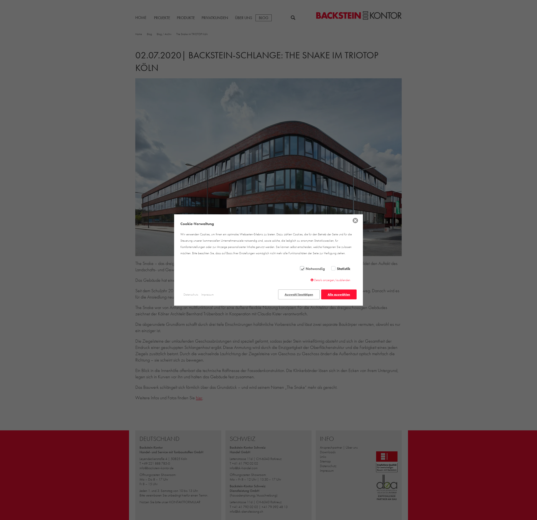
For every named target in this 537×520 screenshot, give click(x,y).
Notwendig (315, 269)
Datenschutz (191, 294)
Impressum (207, 294)
